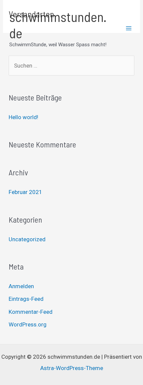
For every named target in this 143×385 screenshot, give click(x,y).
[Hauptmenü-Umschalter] (129, 28)
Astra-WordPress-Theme (71, 368)
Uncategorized (27, 239)
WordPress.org (28, 324)
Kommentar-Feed (31, 311)
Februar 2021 (25, 192)
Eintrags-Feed (26, 298)
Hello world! (23, 117)
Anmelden (21, 286)
